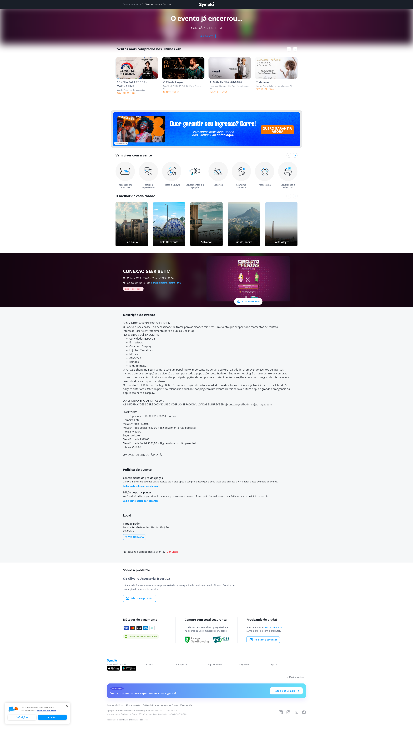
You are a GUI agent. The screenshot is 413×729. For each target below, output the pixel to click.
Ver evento (206, 36)
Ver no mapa (136, 536)
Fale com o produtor (142, 598)
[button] (13, 709)
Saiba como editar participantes (140, 500)
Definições (22, 717)
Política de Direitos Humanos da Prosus (160, 704)
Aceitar (52, 717)
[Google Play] (129, 668)
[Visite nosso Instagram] (288, 712)
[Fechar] (66, 705)
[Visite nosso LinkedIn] (281, 712)
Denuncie (172, 551)
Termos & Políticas (46, 710)
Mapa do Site (186, 704)
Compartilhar (251, 301)
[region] (37, 713)
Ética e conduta (133, 704)
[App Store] (113, 668)
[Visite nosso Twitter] (296, 712)
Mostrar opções (296, 677)
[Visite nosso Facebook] (304, 712)
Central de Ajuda (272, 627)
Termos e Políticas (115, 704)
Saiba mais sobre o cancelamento (141, 486)
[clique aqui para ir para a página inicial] (206, 4)
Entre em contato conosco (135, 719)
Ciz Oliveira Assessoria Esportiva (156, 4)
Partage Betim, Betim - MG (166, 282)
